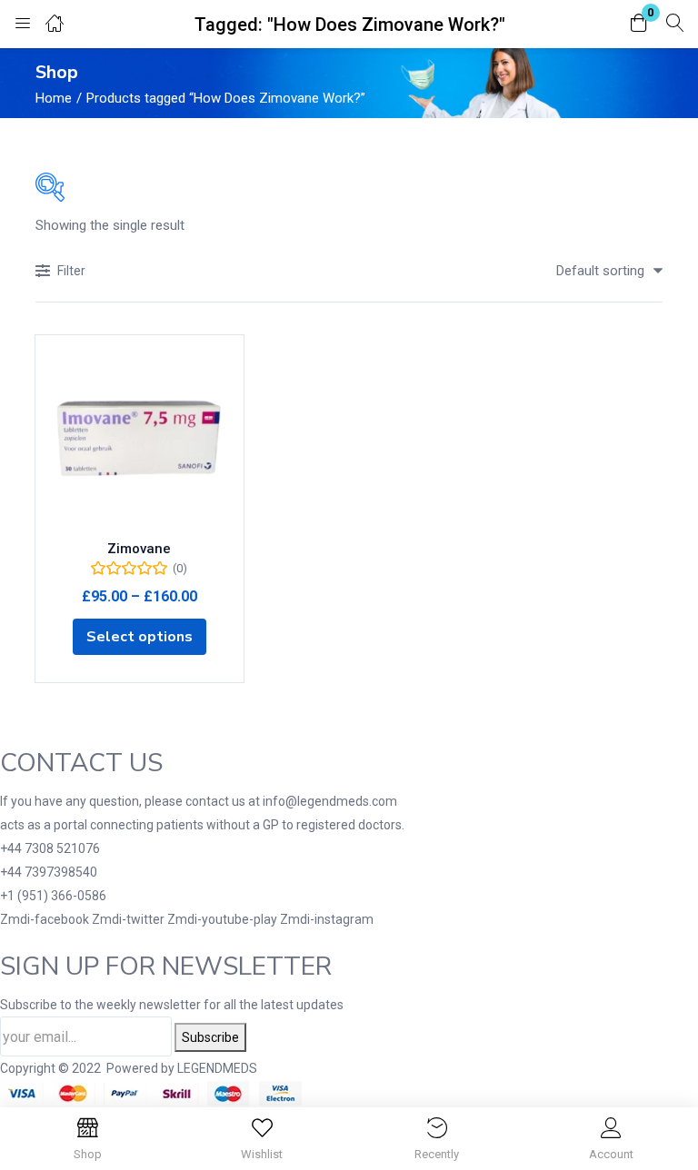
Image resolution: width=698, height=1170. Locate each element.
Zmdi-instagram (327, 919)
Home (53, 98)
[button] (639, 24)
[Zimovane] (139, 439)
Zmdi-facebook (46, 919)
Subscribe (210, 1037)
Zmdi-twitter (129, 919)
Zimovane (139, 548)
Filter (71, 270)
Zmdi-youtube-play (223, 919)
